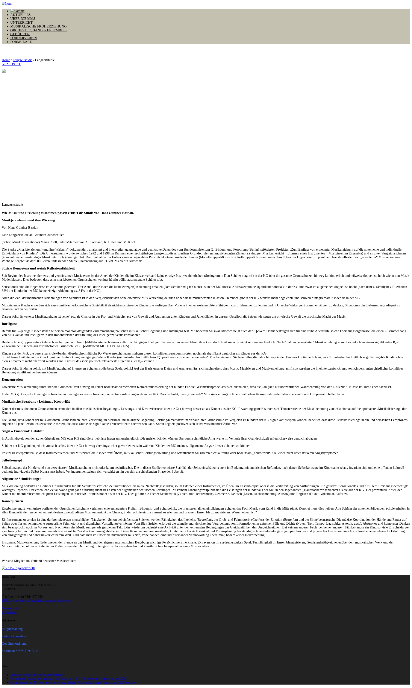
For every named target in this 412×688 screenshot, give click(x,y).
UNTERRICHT (21, 22)
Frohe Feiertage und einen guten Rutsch (37, 675)
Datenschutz (10, 608)
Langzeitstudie (22, 60)
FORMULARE (21, 42)
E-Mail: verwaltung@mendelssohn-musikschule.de (36, 600)
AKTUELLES (20, 15)
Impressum (9, 612)
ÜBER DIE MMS (22, 18)
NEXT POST (11, 64)
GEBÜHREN (20, 34)
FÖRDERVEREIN (23, 38)
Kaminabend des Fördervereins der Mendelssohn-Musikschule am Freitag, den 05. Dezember (73, 682)
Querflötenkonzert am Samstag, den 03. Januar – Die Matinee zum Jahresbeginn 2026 (68, 678)
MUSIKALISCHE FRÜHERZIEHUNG (38, 26)
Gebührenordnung (14, 643)
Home (6, 60)
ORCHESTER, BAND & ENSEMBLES (38, 30)
